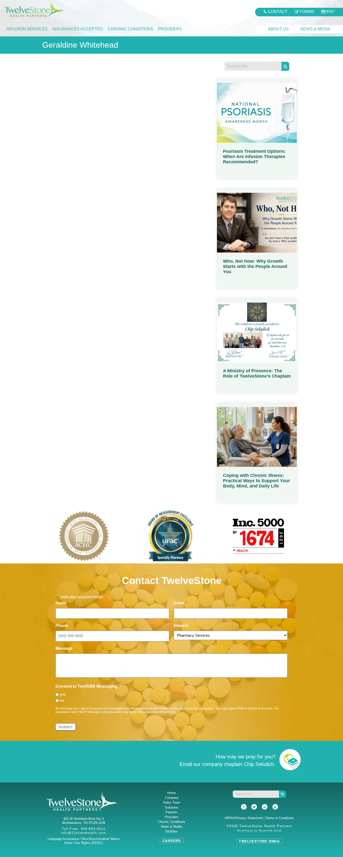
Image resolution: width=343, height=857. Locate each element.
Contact (277, 12)
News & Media (315, 29)
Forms (306, 12)
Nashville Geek (270, 830)
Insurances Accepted (77, 29)
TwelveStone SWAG (259, 841)
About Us (278, 29)
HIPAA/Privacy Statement (244, 818)
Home (171, 793)
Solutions (171, 807)
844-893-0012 (93, 829)
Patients (171, 812)
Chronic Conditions (130, 29)
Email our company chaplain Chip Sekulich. (227, 764)
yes (63, 694)
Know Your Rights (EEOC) (84, 843)
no (62, 700)
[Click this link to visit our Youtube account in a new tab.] (275, 807)
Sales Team (171, 802)
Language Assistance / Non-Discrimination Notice (84, 839)
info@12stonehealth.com (83, 833)
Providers (170, 29)
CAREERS (171, 841)
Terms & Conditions (279, 818)
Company (172, 798)
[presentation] (27, 532)
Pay (330, 12)
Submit (66, 727)
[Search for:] (252, 66)
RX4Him (171, 831)
